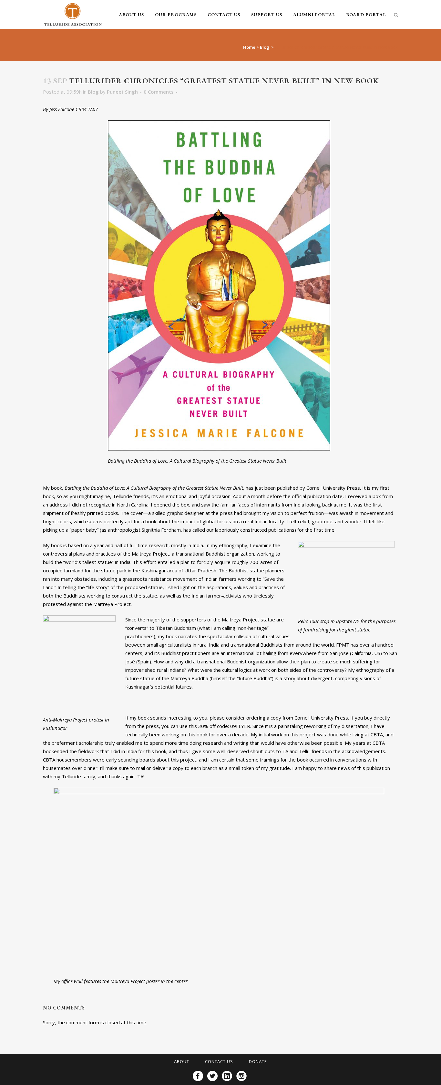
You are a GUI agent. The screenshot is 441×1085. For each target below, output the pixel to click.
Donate (258, 1061)
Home (249, 47)
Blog (264, 47)
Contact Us (219, 1061)
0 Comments (159, 91)
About (181, 1061)
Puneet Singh (122, 91)
